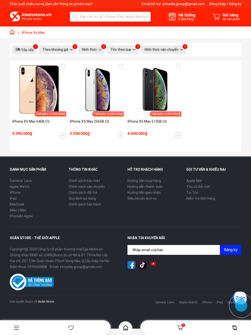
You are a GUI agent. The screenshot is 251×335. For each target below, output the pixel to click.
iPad (13, 198)
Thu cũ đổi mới (198, 187)
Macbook (17, 204)
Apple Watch (20, 187)
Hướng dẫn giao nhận (144, 192)
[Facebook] (131, 265)
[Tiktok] (142, 265)
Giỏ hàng (183, 325)
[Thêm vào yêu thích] (63, 66)
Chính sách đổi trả (83, 192)
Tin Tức (192, 192)
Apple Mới (194, 181)
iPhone (15, 192)
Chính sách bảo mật (84, 181)
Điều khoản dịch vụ (142, 198)
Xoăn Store (46, 301)
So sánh (234, 327)
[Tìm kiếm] (75, 17)
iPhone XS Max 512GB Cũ (147, 121)
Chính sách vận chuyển (87, 187)
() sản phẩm (231, 19)
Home (125, 328)
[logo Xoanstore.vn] (30, 16)
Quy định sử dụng (82, 198)
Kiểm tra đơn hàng (200, 198)
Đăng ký (235, 4)
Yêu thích (71, 327)
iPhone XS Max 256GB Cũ (89, 121)
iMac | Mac (18, 210)
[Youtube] (153, 265)
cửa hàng (186, 19)
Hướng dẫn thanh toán (145, 187)
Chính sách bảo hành (85, 204)
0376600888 (37, 267)
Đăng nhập (217, 4)
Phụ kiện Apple (21, 216)
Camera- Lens (21, 181)
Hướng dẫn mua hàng (144, 181)
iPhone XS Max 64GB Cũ (31, 121)
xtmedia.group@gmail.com (183, 4)
